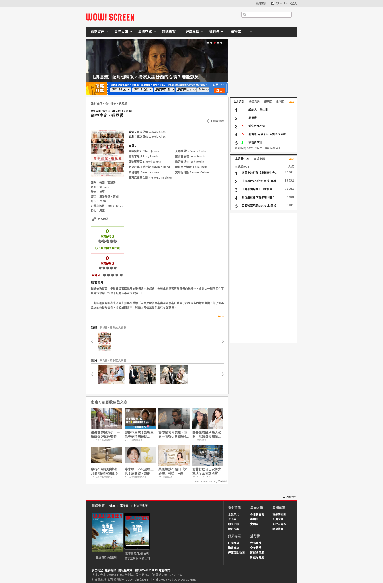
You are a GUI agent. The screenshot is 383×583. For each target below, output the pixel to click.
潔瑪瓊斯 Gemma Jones (144, 172)
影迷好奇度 (257, 552)
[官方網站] (107, 224)
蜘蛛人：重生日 (258, 110)
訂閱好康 (233, 543)
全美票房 (254, 102)
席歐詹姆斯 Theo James (144, 151)
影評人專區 (279, 524)
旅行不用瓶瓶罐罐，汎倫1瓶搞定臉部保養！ (105, 471)
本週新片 (233, 514)
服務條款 (110, 570)
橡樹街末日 (255, 142)
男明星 (254, 519)
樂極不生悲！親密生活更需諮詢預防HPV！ (139, 434)
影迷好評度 (257, 557)
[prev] (93, 341)
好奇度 (268, 102)
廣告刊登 (97, 570)
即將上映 (233, 524)
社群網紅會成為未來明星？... (259, 197)
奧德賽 (252, 118)
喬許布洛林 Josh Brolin (189, 162)
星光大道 (121, 31)
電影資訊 (97, 31)
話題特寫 (277, 529)
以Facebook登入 (286, 3)
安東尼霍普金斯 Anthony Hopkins (150, 178)
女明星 (254, 524)
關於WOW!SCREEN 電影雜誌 (152, 570)
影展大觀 (277, 519)
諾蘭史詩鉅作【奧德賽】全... (259, 173)
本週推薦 (259, 159)
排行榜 (214, 31)
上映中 (232, 519)
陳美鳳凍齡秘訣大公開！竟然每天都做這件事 (206, 434)
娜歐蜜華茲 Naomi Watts (145, 162)
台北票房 (238, 102)
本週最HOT (242, 159)
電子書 (124, 506)
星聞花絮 (145, 31)
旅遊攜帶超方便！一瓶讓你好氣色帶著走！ (105, 434)
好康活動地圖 (236, 552)
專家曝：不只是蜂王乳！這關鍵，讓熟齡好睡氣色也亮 (139, 471)
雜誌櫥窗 (169, 31)
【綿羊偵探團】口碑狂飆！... (259, 189)
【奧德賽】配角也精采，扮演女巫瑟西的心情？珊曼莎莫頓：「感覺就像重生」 (165, 77)
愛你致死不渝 (256, 126)
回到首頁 (261, 3)
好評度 (280, 102)
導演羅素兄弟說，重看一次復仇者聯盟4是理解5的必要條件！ (173, 434)
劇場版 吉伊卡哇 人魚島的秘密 (267, 134)
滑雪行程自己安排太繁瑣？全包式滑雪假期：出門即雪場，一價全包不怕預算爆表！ (206, 471)
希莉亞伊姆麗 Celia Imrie (191, 167)
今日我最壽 (257, 514)
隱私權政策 (125, 570)
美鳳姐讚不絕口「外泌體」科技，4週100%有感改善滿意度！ (173, 471)
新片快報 (233, 529)
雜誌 (112, 506)
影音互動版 (141, 506)
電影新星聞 (279, 514)
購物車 (236, 31)
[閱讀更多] (219, 316)
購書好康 (233, 548)
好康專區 (192, 31)
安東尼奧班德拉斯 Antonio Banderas (152, 167)
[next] (221, 341)
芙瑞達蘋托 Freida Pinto (190, 151)
